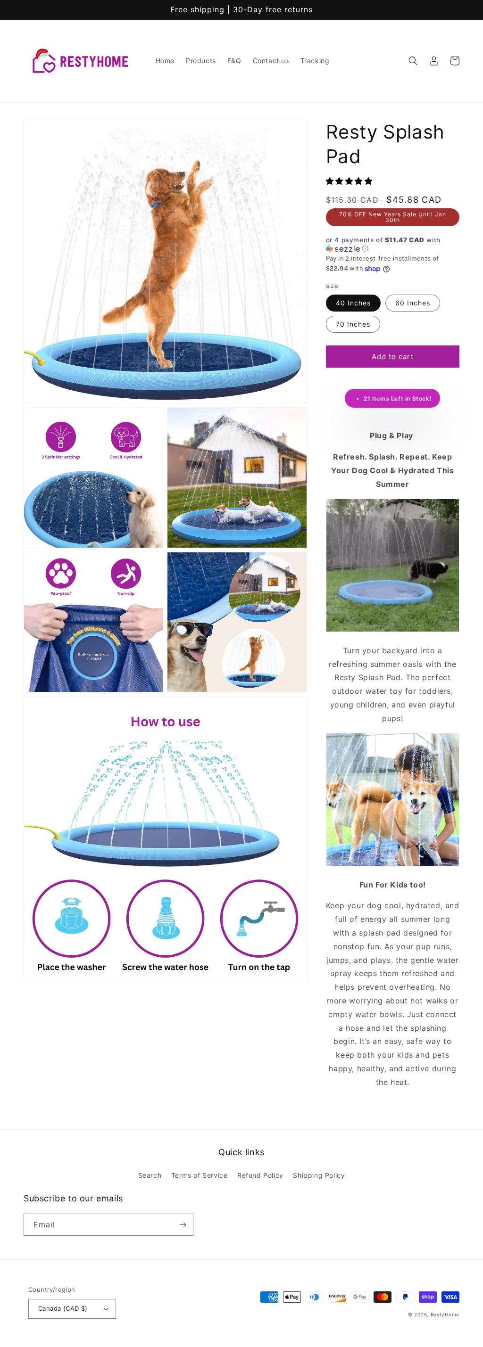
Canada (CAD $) (63, 1308)
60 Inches (412, 303)
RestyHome (445, 1314)
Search (150, 1175)
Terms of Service (199, 1175)
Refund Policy (260, 1175)
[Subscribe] (182, 1225)
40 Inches (353, 303)
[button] (413, 60)
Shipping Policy (319, 1175)
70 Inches (353, 324)
